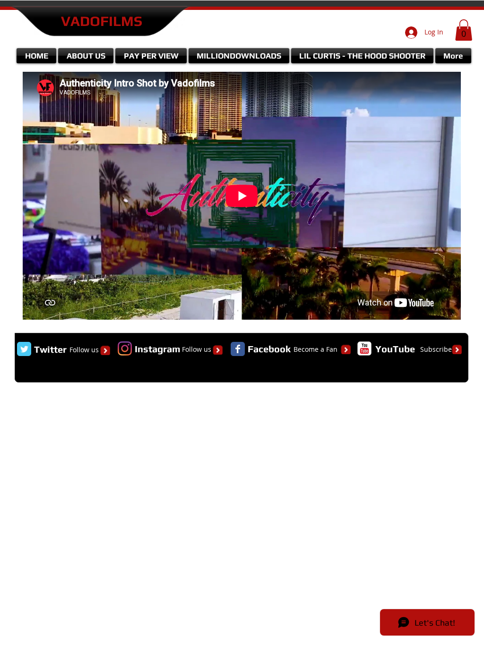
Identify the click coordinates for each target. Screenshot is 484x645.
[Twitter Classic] (24, 349)
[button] (464, 30)
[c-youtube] (364, 348)
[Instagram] (125, 348)
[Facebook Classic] (238, 349)
